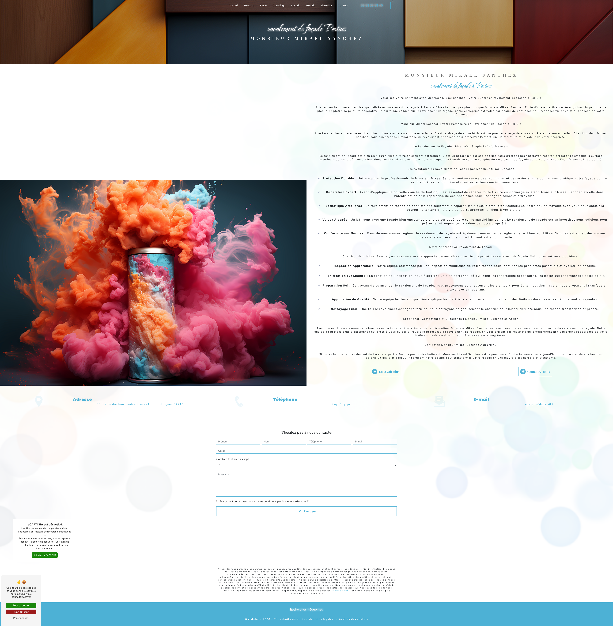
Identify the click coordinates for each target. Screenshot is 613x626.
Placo (263, 5)
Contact (343, 5)
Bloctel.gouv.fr (339, 590)
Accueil (233, 5)
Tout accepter (21, 605)
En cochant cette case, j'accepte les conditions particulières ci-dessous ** (264, 501)
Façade (295, 5)
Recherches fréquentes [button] (306, 609)
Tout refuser (21, 611)
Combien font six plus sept (232, 459)
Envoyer (310, 511)
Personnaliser (21, 618)
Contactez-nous (538, 372)
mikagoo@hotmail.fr (540, 404)
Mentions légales (321, 619)
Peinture (249, 5)
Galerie (310, 5)
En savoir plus (389, 372)
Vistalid (253, 619)
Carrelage (279, 5)
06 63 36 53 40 (372, 5)
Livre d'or (326, 5)
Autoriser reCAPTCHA (45, 555)
